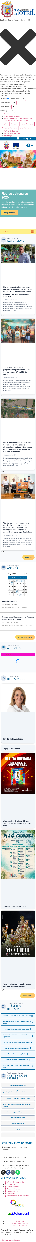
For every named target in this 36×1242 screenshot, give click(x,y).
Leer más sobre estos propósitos (16, 121)
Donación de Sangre (9, 601)
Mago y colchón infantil (11, 749)
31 (20, 581)
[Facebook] (27, 139)
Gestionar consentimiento (11, 1240)
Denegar (14, 124)
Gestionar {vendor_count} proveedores (18, 118)
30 (17, 581)
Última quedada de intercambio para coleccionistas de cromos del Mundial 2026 (17, 823)
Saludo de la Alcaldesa (13, 739)
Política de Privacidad (12, 133)
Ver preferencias (27, 124)
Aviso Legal (8, 136)
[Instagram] (24, 139)
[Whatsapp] (34, 139)
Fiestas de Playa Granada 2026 (14, 906)
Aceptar (4, 124)
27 (17, 592)
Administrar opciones (11, 114)
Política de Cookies (11, 131)
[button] (18, 47)
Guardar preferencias (9, 128)
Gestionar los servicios (12, 116)
